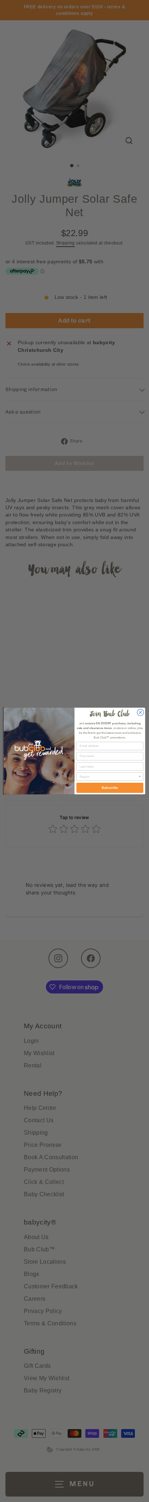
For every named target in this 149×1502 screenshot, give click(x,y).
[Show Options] (139, 777)
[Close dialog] (140, 712)
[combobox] (109, 777)
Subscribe (110, 788)
